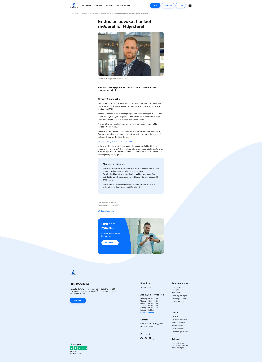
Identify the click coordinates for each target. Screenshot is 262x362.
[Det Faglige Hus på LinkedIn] (150, 338)
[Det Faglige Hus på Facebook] (141, 338)
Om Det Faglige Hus (179, 319)
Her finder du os (146, 327)
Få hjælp (109, 5)
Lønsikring (98, 5)
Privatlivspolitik (178, 329)
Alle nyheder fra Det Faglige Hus (100, 14)
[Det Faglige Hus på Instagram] (146, 338)
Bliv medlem (86, 5)
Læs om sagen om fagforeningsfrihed (116, 141)
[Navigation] (189, 5)
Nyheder (84, 14)
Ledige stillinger (178, 302)
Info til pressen (177, 326)
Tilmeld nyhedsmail (179, 323)
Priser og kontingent (179, 296)
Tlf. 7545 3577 (145, 287)
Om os (76, 14)
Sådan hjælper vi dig (179, 299)
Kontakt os (176, 293)
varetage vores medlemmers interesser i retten (122, 152)
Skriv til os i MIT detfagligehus (151, 324)
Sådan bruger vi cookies (181, 332)
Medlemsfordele (123, 5)
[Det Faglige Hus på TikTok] (154, 338)
